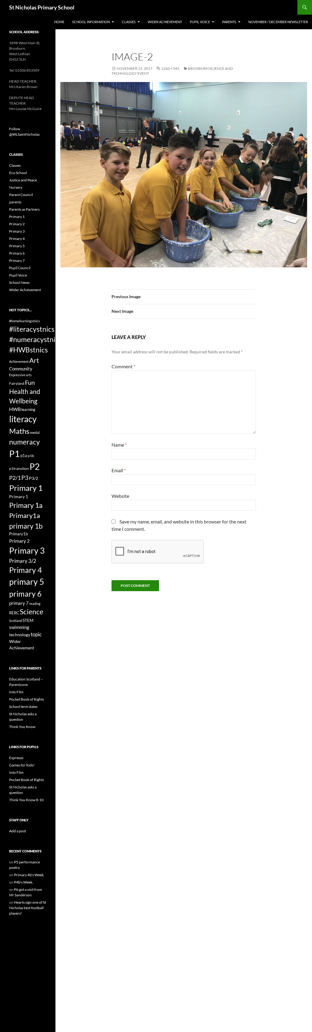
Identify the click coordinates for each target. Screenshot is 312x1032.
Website (120, 496)
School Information (91, 22)
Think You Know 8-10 (26, 800)
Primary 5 (17, 246)
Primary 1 (17, 216)
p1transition (19, 468)
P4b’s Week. (23, 882)
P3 (24, 477)
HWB (15, 409)
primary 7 (19, 603)
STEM (28, 620)
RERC (14, 612)
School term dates (23, 706)
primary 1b (26, 526)
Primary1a (24, 515)
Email (119, 470)
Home (59, 22)
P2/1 (15, 477)
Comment (123, 366)
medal (35, 432)
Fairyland (16, 383)
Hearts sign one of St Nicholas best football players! (27, 908)
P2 (35, 467)
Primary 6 (17, 253)
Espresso (16, 757)
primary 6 (25, 593)
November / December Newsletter (278, 22)
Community (20, 368)
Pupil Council (19, 268)
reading (35, 603)
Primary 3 (17, 231)
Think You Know (22, 726)
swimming (19, 627)
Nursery (15, 187)
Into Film (16, 692)
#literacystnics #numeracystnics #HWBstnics (35, 339)
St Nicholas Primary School (41, 7)
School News (19, 282)
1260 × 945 (170, 68)
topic (36, 634)
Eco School (18, 172)
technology (19, 634)
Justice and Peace (23, 180)
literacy (23, 419)
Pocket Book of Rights (26, 699)
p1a (23, 455)
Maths (19, 431)
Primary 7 (17, 260)
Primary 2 (17, 224)
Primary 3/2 (22, 561)
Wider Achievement (165, 22)
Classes (129, 22)
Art (34, 360)
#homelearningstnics (24, 321)
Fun (30, 382)
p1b (31, 455)
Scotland (15, 621)
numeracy (24, 441)
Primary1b (18, 533)
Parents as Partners (24, 209)
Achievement (19, 361)
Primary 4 (17, 238)
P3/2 (33, 478)
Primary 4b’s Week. (29, 875)
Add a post (17, 831)
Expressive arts (20, 375)
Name (119, 445)
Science (31, 611)
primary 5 (26, 582)
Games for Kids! (21, 765)
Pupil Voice (200, 22)
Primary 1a (26, 505)
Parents (229, 22)
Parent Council (21, 194)
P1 (14, 453)
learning (28, 409)
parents (15, 202)
